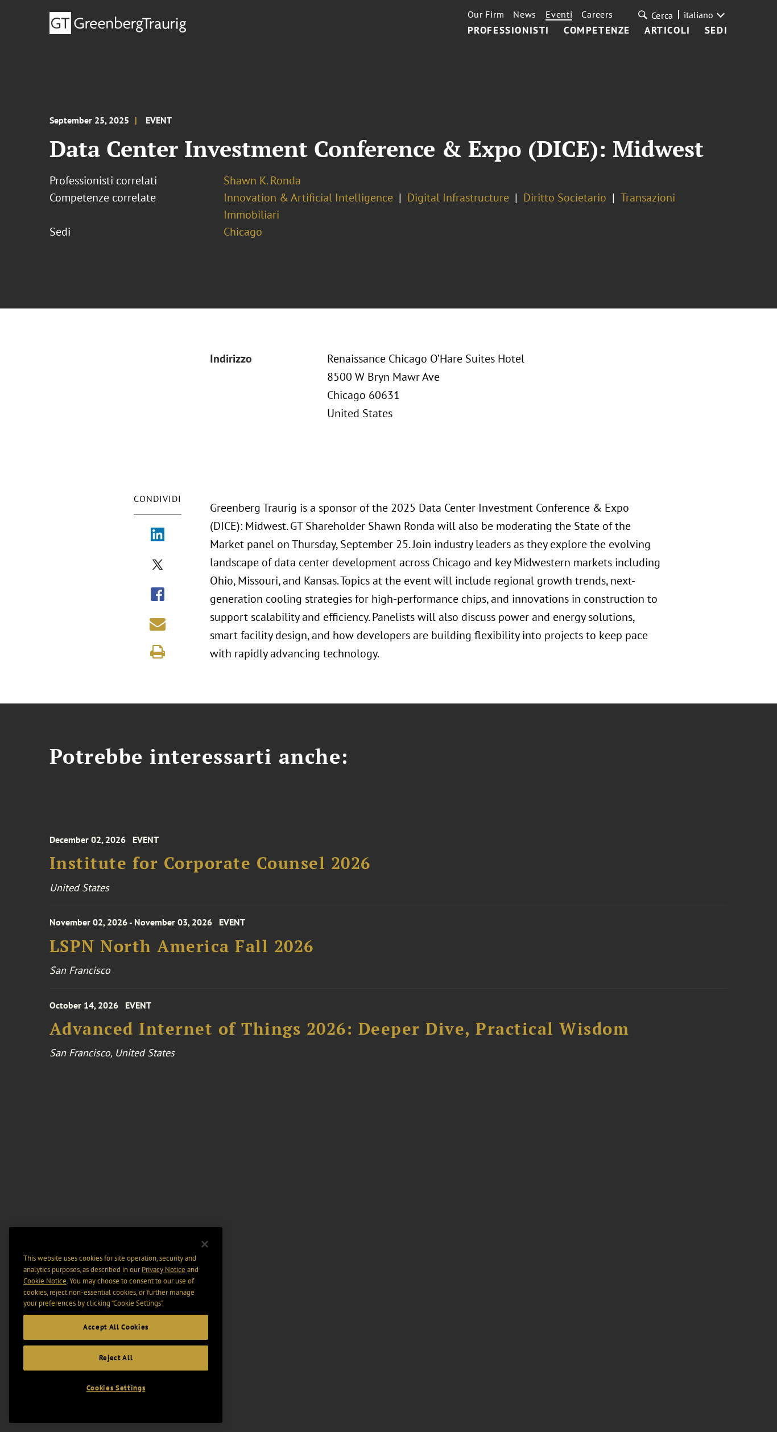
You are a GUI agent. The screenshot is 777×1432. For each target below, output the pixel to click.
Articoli (667, 30)
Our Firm (486, 14)
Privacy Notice (163, 1269)
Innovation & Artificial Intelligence (308, 197)
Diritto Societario (564, 197)
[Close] (204, 1244)
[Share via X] (157, 566)
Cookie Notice (45, 1281)
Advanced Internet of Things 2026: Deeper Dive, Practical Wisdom (339, 1028)
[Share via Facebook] (157, 595)
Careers (597, 14)
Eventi (558, 14)
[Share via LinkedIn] (157, 535)
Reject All (116, 1358)
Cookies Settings (116, 1388)
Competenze (597, 30)
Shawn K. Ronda (262, 180)
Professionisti (508, 30)
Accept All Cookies (115, 1327)
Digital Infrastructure (458, 197)
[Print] (157, 652)
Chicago (243, 231)
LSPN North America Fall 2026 (181, 946)
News (524, 14)
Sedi (716, 30)
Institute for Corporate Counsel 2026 (210, 863)
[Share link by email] (158, 624)
